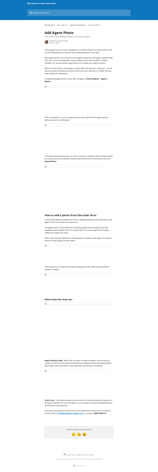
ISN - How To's (62, 25)
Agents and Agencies (77, 25)
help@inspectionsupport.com (71, 413)
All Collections (50, 25)
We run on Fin (80, 466)
